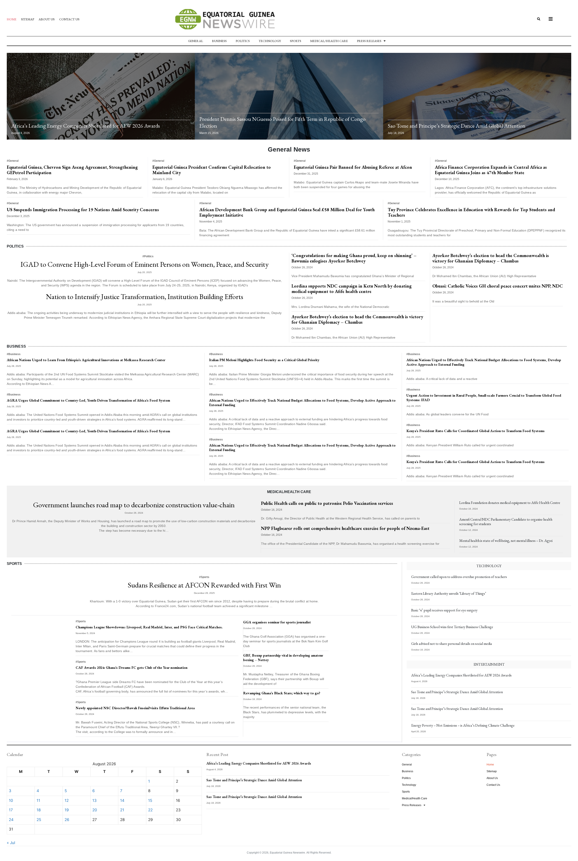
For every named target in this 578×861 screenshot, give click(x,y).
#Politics (148, 256)
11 (38, 800)
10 (11, 800)
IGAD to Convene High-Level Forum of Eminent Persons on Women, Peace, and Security (145, 264)
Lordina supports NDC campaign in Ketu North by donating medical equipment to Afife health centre (351, 288)
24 (11, 819)
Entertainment (489, 664)
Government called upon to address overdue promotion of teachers (459, 576)
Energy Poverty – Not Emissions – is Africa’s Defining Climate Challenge (463, 725)
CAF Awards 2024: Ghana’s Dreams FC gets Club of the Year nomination (131, 667)
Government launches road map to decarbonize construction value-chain (134, 505)
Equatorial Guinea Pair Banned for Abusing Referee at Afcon (353, 167)
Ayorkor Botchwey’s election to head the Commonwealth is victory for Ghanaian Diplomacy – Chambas (357, 319)
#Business (14, 354)
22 (150, 810)
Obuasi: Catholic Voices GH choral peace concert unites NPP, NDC (497, 286)
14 (122, 800)
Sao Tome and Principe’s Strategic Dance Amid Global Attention (456, 125)
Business (219, 41)
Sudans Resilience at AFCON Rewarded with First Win (204, 585)
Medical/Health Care (329, 41)
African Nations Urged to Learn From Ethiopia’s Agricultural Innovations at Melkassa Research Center (86, 360)
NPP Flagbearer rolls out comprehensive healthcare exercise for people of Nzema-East (345, 528)
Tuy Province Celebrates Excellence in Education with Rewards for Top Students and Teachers (471, 212)
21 (122, 810)
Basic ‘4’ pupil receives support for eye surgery (444, 610)
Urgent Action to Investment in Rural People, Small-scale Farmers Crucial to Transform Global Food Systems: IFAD (483, 397)
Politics (243, 41)
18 (39, 810)
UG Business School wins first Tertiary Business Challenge (452, 627)
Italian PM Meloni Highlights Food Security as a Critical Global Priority (264, 360)
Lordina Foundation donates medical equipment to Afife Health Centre (509, 502)
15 (150, 800)
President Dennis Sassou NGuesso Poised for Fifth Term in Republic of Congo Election (282, 122)
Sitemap (27, 19)
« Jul (11, 842)
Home (11, 19)
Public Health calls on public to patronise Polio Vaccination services (327, 503)
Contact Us (69, 19)
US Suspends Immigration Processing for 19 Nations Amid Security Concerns (83, 210)
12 (67, 800)
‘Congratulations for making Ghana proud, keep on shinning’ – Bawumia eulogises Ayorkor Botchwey (354, 258)
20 (94, 810)
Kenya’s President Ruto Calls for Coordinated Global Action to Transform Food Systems (475, 430)
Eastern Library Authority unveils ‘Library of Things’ (448, 593)
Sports (295, 41)
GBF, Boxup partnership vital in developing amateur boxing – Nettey (283, 657)
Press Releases (369, 41)
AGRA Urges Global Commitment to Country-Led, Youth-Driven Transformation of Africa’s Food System (88, 400)
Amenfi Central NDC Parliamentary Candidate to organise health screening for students (505, 521)
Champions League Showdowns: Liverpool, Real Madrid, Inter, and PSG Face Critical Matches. (149, 627)
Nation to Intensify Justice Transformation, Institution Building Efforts (144, 296)
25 (39, 819)
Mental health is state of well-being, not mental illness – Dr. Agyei (505, 540)
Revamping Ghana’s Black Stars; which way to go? (281, 693)
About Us (47, 19)
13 (94, 800)
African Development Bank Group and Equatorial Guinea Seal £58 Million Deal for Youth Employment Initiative (287, 212)
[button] (539, 19)
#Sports (204, 577)
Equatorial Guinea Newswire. (288, 852)
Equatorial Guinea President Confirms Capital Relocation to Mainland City (211, 169)
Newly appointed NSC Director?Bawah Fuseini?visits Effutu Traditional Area (135, 708)
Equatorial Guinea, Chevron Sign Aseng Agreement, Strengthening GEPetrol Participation (72, 169)
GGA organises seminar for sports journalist (277, 622)
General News (289, 149)
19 (67, 810)
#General (13, 160)
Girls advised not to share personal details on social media (451, 643)
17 (11, 810)
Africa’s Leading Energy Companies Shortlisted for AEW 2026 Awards (85, 125)
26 (67, 819)
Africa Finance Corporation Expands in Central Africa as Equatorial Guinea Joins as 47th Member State (491, 169)
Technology (270, 41)
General (195, 41)
